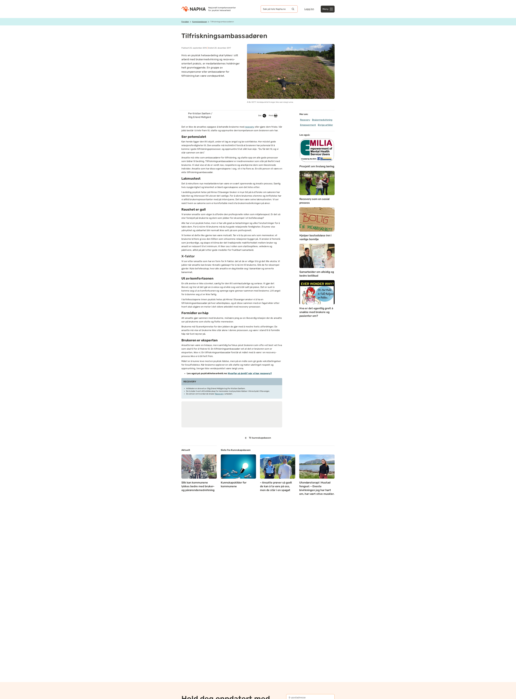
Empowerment (308, 125)
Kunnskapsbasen (199, 22)
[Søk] (293, 9)
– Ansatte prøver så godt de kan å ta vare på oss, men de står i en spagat (276, 486)
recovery (249, 126)
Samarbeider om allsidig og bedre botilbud (316, 273)
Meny (325, 9)
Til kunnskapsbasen (260, 437)
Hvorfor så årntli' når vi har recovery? (250, 373)
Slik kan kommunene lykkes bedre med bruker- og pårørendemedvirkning (197, 486)
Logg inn (309, 9)
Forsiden (185, 22)
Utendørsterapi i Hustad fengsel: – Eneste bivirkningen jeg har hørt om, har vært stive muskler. (316, 488)
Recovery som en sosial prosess (314, 200)
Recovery (219, 394)
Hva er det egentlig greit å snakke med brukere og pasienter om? (316, 312)
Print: (271, 115)
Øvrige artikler (325, 125)
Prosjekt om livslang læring (316, 166)
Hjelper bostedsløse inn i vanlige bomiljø (315, 237)
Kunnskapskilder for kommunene (233, 484)
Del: (260, 115)
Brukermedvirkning (322, 119)
